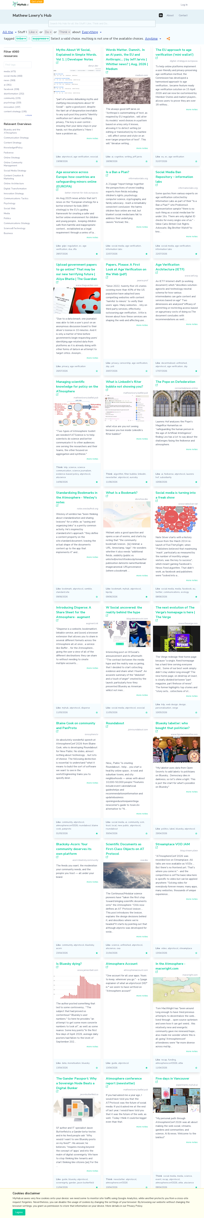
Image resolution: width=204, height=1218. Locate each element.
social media (118, 245)
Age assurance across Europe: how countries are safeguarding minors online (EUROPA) (76, 179)
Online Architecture (14, 183)
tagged (9, 38)
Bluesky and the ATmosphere (12, 131)
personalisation (163, 707)
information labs (114, 249)
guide (114, 1063)
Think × (64, 32)
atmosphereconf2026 (67, 825)
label (172, 828)
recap (164, 1059)
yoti (112, 366)
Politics (7, 218)
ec (166, 156)
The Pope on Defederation (175, 382)
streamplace (185, 948)
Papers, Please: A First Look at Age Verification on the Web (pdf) (126, 269)
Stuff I (22, 32)
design (182, 704)
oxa (118, 948)
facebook (187, 588)
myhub (126, 588)
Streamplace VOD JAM (173, 844)
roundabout (85, 825)
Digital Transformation (15, 188)
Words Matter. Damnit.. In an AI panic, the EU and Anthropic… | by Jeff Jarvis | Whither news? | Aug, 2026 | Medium (127, 59)
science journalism (81, 470)
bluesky (179, 828)
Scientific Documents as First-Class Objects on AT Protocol (125, 849)
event (158, 1179)
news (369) (9, 80)
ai (112, 156)
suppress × (41, 38)
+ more (29, 115)
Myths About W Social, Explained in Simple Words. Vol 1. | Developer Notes (76, 55)
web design (172, 704)
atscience (61, 477)
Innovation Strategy (14, 193)
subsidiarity (165, 477)
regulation (73, 245)
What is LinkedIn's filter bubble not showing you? (124, 384)
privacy (65, 366)
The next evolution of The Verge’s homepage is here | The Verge (175, 612)
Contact (183, 15)
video (164, 948)
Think (59, 467)
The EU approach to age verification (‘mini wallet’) (175, 52)
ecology (185, 592)
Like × (33, 32)
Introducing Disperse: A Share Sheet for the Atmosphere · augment (73, 612)
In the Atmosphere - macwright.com (170, 966)
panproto (66, 828)
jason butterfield (85, 1182)
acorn (59, 948)
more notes (92, 138)
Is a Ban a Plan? (117, 172)
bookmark (67, 588)
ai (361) (7, 84)
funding (172, 1059)
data (64, 1063)
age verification (81, 156)
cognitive (119, 156)
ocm (142, 822)
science (72, 467)
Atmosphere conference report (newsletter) (124, 1080)
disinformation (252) (14, 93)
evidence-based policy (67, 473)
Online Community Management (13, 164)
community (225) (12, 98)
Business (8, 233)
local (114, 825)
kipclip (109, 592)
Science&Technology (14, 228)
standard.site (62, 592)
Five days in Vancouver (172, 1078)
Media (7, 213)
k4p (66, 467)
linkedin (142, 473)
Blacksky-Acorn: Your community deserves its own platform (73, 849)
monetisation (74, 1063)
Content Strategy (12, 142)
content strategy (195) (15, 111)
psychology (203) (12, 102)
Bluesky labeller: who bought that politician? (173, 725)
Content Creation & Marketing (13, 177)
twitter (159, 592)
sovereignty (62, 1182)
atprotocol (67, 156)
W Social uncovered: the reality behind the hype (124, 609)
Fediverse (9, 152)
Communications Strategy (17, 223)
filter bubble (130, 473)
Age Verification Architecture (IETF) (170, 267)
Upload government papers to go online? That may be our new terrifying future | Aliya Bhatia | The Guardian (76, 271)
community (67, 822)
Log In (184, 5)
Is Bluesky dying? (69, 964)
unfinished (181, 363)
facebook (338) (11, 89)
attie (180, 1063)
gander (72, 1182)
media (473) (10, 71)
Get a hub (37, 1)
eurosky (134, 477)
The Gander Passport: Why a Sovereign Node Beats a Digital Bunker (76, 1083)
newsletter (111, 477)
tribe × (21, 38)
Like (58, 156)
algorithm (118, 473)
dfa (74, 249)
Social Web (9, 208)
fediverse (169, 473)
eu (162, 156)
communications (172, 592)
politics (164, 828)
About (170, 15)
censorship (125, 363)
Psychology (9, 203)
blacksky (89, 944)
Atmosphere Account (122, 964)
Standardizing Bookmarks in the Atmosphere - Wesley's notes (76, 497)
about (76, 32)
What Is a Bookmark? (122, 493)
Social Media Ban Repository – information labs (174, 177)
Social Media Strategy (15, 170)
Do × (48, 32)
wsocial (94, 156)
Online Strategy (12, 157)
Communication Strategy (16, 137)
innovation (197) (12, 107)
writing (128, 156)
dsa (70, 249)
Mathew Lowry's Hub (32, 15)
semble (88, 588)
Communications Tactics (16, 198)
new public (123, 825)
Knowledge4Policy (13, 147)
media (178, 588)
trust (108, 825)
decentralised (168, 363)
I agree (19, 1212)
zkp (107, 366)
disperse (85, 707)
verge (175, 707)
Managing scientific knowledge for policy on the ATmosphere (77, 386)
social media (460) (13, 75)
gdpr (64, 245)
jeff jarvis (137, 156)
